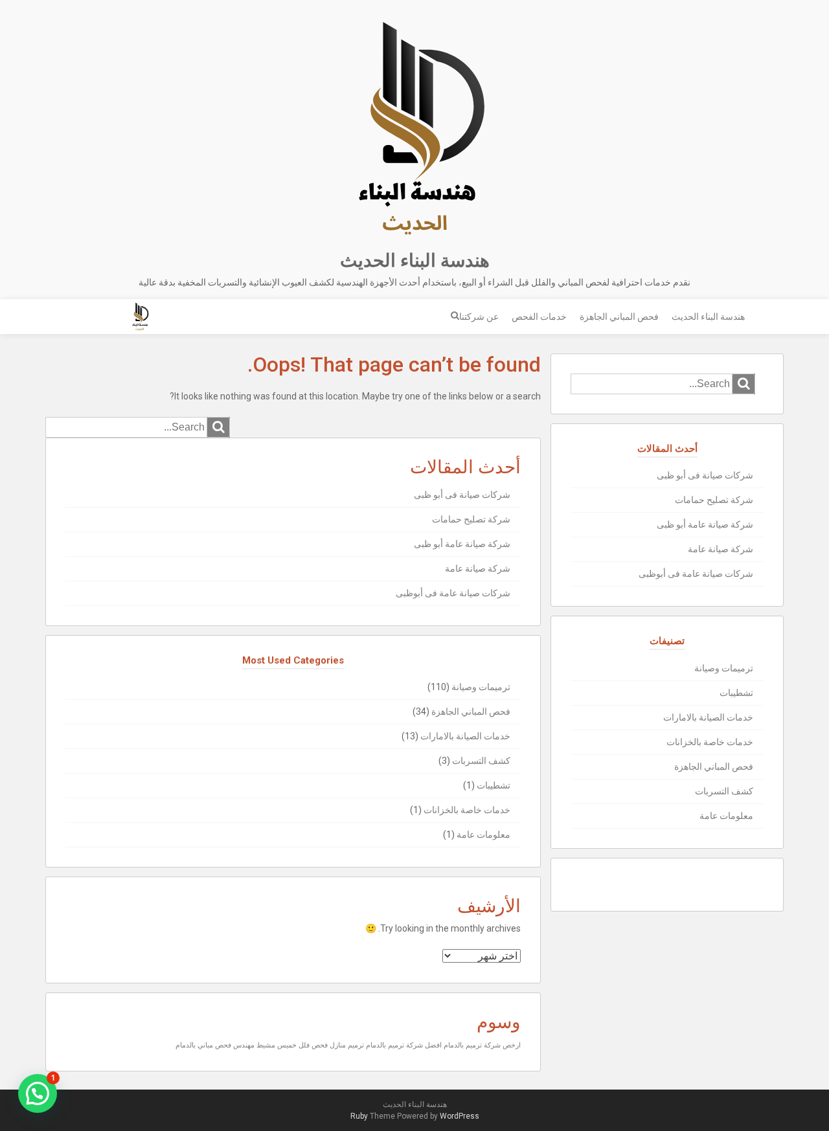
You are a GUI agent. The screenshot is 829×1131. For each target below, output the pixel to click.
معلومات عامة (483, 834)
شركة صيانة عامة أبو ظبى (462, 544)
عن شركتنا (479, 316)
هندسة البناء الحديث (415, 260)
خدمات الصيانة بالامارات (465, 736)
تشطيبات (493, 785)
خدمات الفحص (539, 316)
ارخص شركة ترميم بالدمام (482, 1045)
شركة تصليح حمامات (471, 519)
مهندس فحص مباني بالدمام (215, 1045)
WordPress (459, 1116)
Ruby (359, 1116)
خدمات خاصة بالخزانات (467, 810)
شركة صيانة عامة (477, 568)
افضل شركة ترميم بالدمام (404, 1045)
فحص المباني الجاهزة (619, 316)
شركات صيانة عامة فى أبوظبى (453, 593)
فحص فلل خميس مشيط (292, 1045)
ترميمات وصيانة (480, 687)
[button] (37, 1093)
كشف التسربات (481, 761)
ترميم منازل (347, 1045)
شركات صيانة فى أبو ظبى (462, 494)
